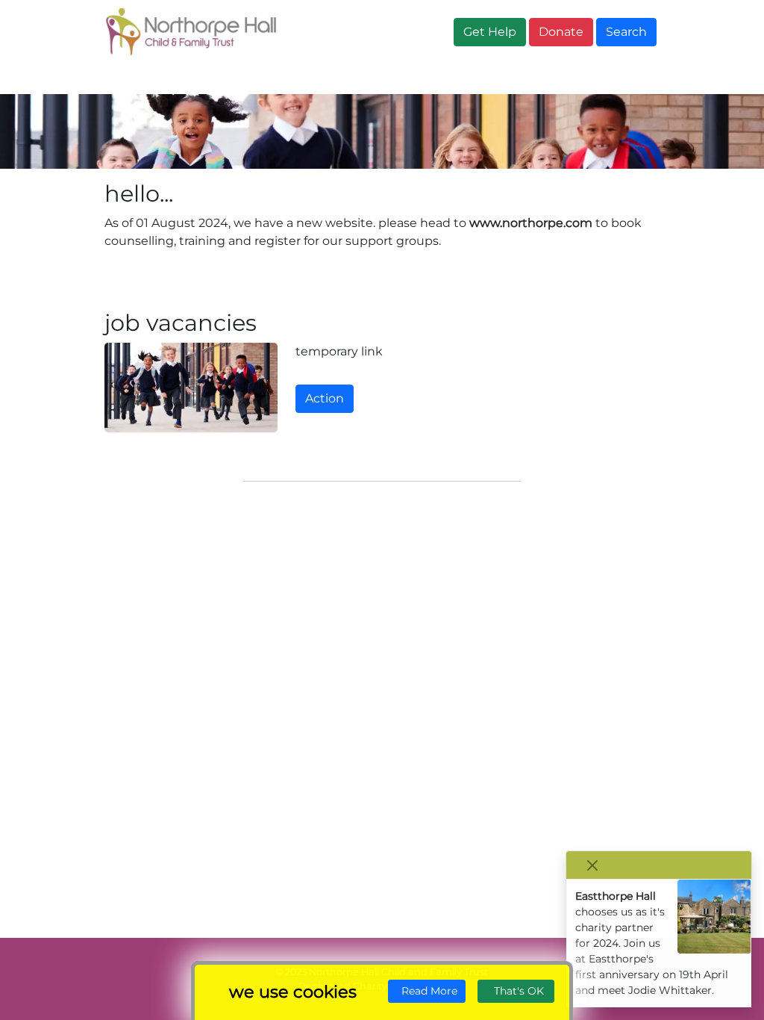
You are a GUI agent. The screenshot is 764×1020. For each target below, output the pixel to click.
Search (626, 32)
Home (129, 79)
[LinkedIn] (112, 985)
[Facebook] (84, 985)
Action (324, 398)
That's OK (516, 991)
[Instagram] (98, 985)
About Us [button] (207, 79)
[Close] (592, 865)
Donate (561, 32)
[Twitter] (69, 985)
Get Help (489, 32)
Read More (426, 991)
